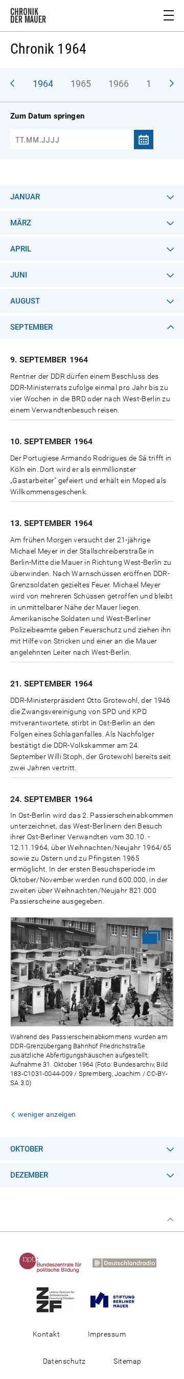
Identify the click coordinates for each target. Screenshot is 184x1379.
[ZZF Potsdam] (59, 1299)
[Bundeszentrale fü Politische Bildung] (54, 1262)
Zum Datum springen (47, 116)
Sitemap (127, 1361)
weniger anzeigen (47, 1114)
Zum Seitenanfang (170, 1219)
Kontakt (46, 1334)
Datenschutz (64, 1361)
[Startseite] (28, 17)
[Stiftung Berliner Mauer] (116, 1299)
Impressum (107, 1334)
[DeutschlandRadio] (129, 1262)
